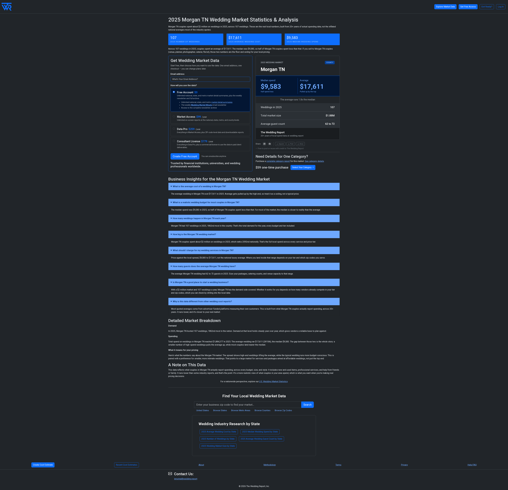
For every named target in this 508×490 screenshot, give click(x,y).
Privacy (404, 465)
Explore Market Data (445, 6)
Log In (501, 6)
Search (307, 404)
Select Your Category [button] (302, 167)
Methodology (270, 465)
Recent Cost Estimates (126, 465)
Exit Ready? (486, 6)
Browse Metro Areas (240, 410)
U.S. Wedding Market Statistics (273, 381)
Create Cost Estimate (43, 465)
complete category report (278, 161)
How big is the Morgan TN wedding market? (194, 234)
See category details (314, 161)
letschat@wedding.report (185, 479)
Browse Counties (262, 410)
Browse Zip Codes (283, 410)
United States (202, 410)
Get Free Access (468, 6)
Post (291, 144)
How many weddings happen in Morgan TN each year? (199, 218)
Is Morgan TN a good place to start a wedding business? (201, 282)
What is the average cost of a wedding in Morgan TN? (199, 186)
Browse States (220, 410)
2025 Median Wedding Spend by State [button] (260, 431)
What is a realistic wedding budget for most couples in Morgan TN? (206, 202)
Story (301, 144)
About (201, 465)
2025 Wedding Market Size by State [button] (218, 446)
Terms (338, 465)
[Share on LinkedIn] (264, 144)
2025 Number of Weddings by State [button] (218, 439)
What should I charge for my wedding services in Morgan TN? (203, 250)
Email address (177, 74)
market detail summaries (221, 102)
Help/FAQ (472, 465)
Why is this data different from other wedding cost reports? (202, 301)
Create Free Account (185, 156)
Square (281, 144)
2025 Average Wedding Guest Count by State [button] (261, 439)
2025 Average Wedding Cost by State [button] (218, 431)
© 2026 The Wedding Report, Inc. (254, 486)
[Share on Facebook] (269, 144)
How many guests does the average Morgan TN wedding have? (204, 266)
